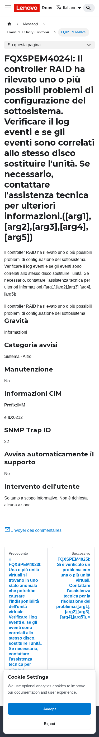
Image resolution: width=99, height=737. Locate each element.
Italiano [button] (70, 8)
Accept (49, 709)
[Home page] (9, 24)
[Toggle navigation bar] (8, 8)
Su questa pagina (24, 45)
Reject (49, 723)
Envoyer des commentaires (36, 530)
